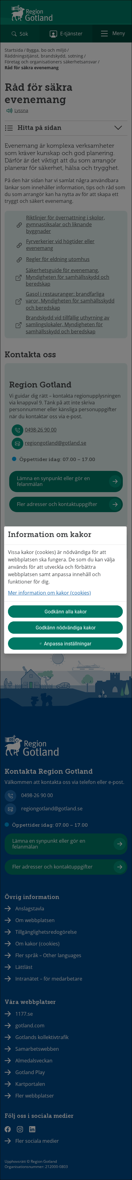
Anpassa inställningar (67, 643)
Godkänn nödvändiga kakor (65, 627)
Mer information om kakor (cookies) (49, 592)
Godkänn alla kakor (66, 611)
